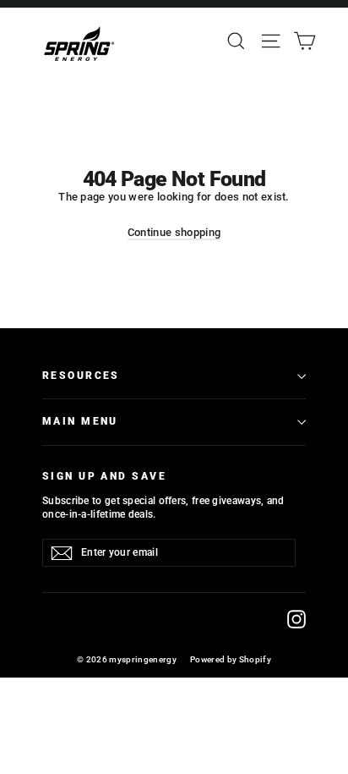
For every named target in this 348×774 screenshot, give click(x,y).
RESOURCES (81, 376)
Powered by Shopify (230, 659)
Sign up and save (104, 476)
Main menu (80, 421)
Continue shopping (174, 232)
